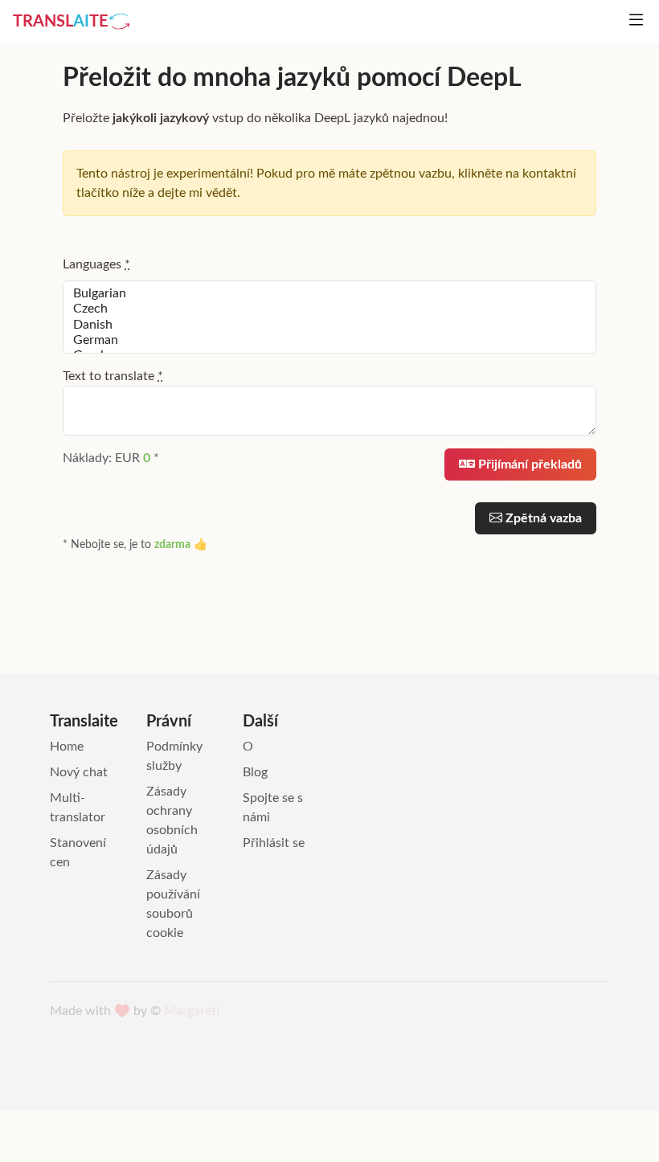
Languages (96, 264)
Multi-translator (77, 808)
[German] (329, 340)
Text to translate (113, 376)
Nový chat (79, 772)
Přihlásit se (274, 843)
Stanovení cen (78, 853)
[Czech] (329, 309)
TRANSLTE (60, 22)
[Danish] (329, 325)
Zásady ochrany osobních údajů (172, 820)
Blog (255, 772)
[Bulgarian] (329, 293)
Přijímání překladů (528, 464)
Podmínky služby (174, 756)
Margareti (191, 1010)
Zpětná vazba (542, 518)
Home (67, 746)
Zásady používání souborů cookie (173, 904)
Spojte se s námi (273, 808)
